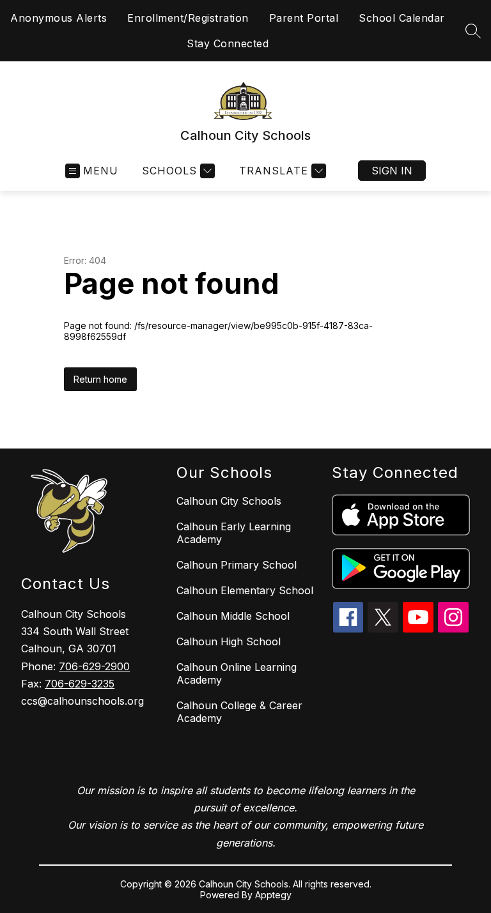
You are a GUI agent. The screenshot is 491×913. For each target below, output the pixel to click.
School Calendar (402, 18)
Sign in (391, 170)
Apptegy (273, 894)
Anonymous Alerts (58, 18)
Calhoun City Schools (228, 501)
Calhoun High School (228, 641)
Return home (100, 379)
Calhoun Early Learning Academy (233, 533)
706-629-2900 (94, 666)
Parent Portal (304, 18)
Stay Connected (228, 43)
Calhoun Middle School (233, 616)
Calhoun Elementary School (244, 590)
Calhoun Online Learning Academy (236, 673)
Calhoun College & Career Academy (239, 712)
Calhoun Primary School (236, 564)
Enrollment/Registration (188, 18)
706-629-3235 (79, 683)
